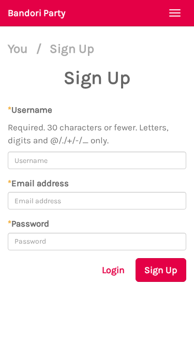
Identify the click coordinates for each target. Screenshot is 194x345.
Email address (38, 183)
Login (113, 270)
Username (30, 109)
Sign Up (160, 270)
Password (28, 223)
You (19, 48)
